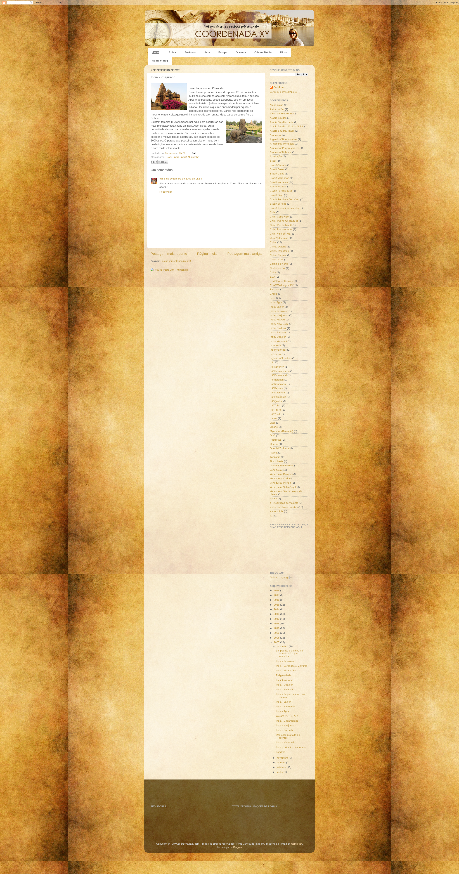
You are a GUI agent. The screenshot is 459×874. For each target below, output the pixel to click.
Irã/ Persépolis (278, 397)
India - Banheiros (285, 706)
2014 (277, 609)
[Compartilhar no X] (159, 162)
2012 (277, 619)
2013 (277, 614)
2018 (277, 590)
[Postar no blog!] (156, 162)
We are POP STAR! (287, 716)
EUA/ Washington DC (282, 285)
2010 (277, 628)
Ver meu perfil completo (283, 92)
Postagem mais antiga (244, 254)
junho (280, 772)
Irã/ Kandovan (278, 384)
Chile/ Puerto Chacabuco (284, 220)
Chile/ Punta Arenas (281, 229)
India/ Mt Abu (277, 319)
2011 (277, 623)
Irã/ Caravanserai (280, 371)
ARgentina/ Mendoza (282, 143)
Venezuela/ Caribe (280, 478)
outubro (281, 762)
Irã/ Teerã (275, 409)
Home (155, 52)
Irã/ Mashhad (277, 392)
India (176, 157)
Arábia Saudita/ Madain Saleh (287, 126)
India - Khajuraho (285, 725)
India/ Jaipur (277, 306)
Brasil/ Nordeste (279, 182)
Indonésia (275, 345)
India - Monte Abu (286, 670)
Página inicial (207, 254)
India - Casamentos (287, 720)
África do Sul (277, 109)
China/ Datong (278, 246)
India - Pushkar (284, 689)
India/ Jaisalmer (279, 311)
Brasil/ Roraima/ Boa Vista (284, 199)
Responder (165, 191)
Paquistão (275, 439)
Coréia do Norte (279, 264)
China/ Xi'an (276, 259)
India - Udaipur (284, 684)
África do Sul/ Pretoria (282, 113)
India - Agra (282, 711)
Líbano (274, 427)
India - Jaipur (283, 701)
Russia (274, 452)
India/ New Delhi (279, 324)
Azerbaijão (276, 156)
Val (161, 178)
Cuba (273, 272)
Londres (280, 752)
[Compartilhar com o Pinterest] (166, 162)
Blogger (237, 847)
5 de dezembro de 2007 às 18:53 (183, 178)
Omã (272, 435)
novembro (283, 758)
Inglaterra (275, 354)
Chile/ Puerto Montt (281, 225)
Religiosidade (283, 675)
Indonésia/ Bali (278, 349)
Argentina (275, 135)
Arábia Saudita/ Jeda (282, 122)
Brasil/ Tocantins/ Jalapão (284, 208)
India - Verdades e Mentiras (291, 666)
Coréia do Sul (277, 268)
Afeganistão (276, 105)
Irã (271, 362)
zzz (272, 515)
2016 (277, 600)
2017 (277, 595)
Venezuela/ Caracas (281, 474)
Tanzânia (275, 457)
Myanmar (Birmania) (281, 431)
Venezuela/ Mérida (280, 482)
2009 (277, 633)
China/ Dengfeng (279, 251)
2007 (277, 642)
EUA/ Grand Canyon (281, 281)
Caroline (170, 153)
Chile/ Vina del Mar (280, 233)
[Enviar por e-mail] (152, 162)
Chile (273, 212)
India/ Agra (276, 302)
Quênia (274, 444)
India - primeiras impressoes (292, 747)
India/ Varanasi (278, 341)
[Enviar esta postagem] (193, 153)
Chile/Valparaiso (279, 238)
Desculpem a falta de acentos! (288, 736)
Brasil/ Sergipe (278, 203)
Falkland (275, 289)
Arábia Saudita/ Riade (282, 130)
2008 (277, 637)
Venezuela (276, 470)
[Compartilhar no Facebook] (162, 162)
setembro (282, 767)
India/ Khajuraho (190, 157)
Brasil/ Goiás (277, 173)
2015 (277, 604)
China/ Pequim (278, 255)
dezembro (283, 646)
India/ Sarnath (278, 332)
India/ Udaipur (278, 337)
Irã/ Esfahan (277, 379)
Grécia (273, 293)
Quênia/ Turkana (279, 448)
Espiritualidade (284, 680)
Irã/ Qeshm (276, 401)
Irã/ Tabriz (275, 405)
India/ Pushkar (278, 328)
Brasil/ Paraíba (278, 186)
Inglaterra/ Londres (281, 358)
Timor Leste (276, 461)
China (273, 242)
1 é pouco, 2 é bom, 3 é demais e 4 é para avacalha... (289, 653)
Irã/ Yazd (275, 414)
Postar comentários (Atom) (175, 261)
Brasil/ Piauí (276, 195)
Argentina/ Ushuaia (281, 152)
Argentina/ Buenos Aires (283, 139)
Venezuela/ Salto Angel (283, 487)
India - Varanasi (285, 742)
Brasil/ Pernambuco (281, 191)
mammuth (296, 843)
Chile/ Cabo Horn (279, 216)
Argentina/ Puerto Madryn (284, 148)
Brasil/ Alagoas (278, 165)
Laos (272, 422)
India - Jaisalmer (285, 661)
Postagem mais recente (169, 254)
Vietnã (273, 498)
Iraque (273, 418)
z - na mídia (276, 511)
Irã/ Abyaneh (277, 366)
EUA (272, 276)
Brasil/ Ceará (277, 169)
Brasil (169, 157)
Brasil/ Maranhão (279, 178)
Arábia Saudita (278, 118)
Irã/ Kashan (276, 388)
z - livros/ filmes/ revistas (284, 507)
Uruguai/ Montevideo (282, 465)
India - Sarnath (284, 730)
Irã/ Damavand (278, 375)
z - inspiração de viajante (284, 503)
